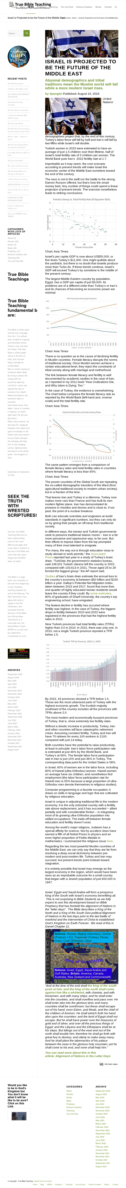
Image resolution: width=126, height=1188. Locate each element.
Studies (50, 576)
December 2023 (15, 690)
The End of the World (15, 123)
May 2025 (12, 680)
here (110, 841)
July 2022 (12, 720)
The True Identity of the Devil (18, 110)
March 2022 (13, 726)
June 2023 (12, 700)
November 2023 (15, 693)
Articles (11, 241)
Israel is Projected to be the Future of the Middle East (36, 17)
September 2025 (15, 674)
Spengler (55, 93)
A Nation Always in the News (18, 179)
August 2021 (13, 749)
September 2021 (15, 746)
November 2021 (15, 739)
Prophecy (12, 251)
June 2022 (12, 723)
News (10, 247)
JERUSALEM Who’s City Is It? (18, 184)
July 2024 (12, 687)
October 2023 (14, 697)
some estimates (100, 593)
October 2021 (14, 743)
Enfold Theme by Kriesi (42, 1181)
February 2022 (14, 729)
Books (10, 244)
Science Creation (15, 254)
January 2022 (14, 733)
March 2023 (13, 706)
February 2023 (14, 710)
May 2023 (12, 703)
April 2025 (12, 684)
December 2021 (15, 736)
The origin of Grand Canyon (18, 166)
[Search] (115, 7)
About (10, 238)
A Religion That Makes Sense (18, 89)
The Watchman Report (15, 83)
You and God (13, 260)
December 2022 (15, 713)
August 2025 (13, 677)
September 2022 (15, 716)
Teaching (12, 257)
